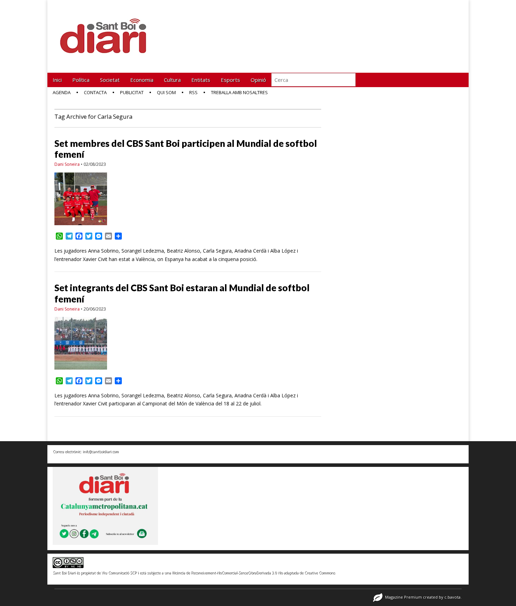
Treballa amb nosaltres (239, 92)
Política (81, 79)
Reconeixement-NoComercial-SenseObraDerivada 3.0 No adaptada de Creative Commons (263, 572)
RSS (193, 92)
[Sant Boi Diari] (107, 31)
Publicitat (132, 92)
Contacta (95, 92)
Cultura (172, 79)
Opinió (258, 79)
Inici (57, 79)
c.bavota (452, 597)
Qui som (166, 92)
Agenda (62, 92)
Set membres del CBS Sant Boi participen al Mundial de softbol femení (185, 149)
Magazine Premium (403, 597)
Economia (141, 79)
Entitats (200, 79)
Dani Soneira (67, 164)
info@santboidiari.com (100, 451)
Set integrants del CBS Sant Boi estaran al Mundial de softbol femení (182, 293)
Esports (230, 79)
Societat (110, 79)
